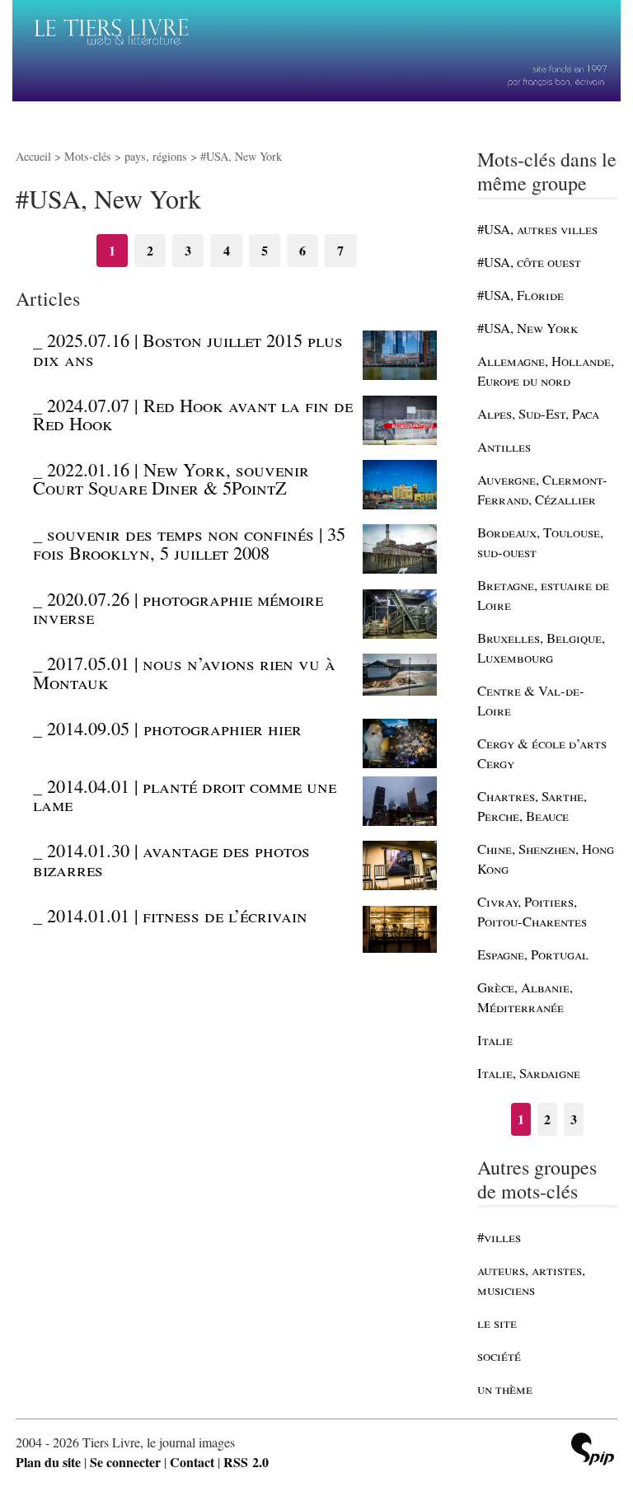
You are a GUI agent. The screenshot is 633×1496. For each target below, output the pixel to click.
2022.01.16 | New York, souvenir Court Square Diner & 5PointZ (171, 478)
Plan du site (48, 1461)
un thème (504, 1388)
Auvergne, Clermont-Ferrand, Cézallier (542, 489)
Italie (495, 1039)
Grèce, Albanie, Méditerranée (525, 997)
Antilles (504, 446)
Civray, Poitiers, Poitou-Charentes (532, 911)
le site (497, 1322)
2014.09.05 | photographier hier (174, 727)
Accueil (33, 156)
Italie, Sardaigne (528, 1072)
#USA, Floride (520, 294)
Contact (192, 1461)
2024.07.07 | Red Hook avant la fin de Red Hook (193, 413)
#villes (499, 1236)
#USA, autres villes (537, 228)
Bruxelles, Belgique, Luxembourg (541, 647)
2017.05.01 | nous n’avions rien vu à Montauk (184, 671)
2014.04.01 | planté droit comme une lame (184, 794)
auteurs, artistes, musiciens (531, 1279)
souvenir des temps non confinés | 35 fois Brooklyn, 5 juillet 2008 (189, 542)
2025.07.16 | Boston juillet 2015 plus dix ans (188, 348)
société (499, 1355)
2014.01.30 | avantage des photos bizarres (171, 858)
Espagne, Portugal (532, 954)
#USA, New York (527, 327)
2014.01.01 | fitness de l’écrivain (177, 915)
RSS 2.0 (246, 1461)
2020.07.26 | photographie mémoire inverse (178, 607)
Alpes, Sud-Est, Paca (538, 413)
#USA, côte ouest (529, 261)
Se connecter (125, 1461)
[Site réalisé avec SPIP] (592, 1451)
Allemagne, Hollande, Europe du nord (545, 370)
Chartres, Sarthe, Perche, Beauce (532, 805)
